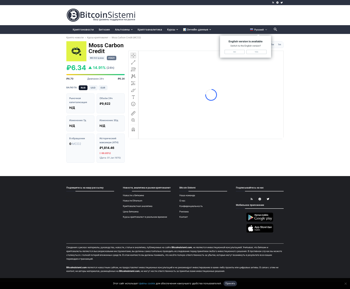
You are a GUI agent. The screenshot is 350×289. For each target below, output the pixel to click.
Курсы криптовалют (98, 37)
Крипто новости (75, 37)
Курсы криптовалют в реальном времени (145, 216)
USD (93, 87)
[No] (345, 283)
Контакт (183, 216)
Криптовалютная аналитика (137, 206)
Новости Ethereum (132, 200)
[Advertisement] (217, 15)
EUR (103, 87)
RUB (83, 87)
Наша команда (187, 195)
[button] (275, 29)
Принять (230, 283)
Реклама (184, 211)
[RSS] (273, 3)
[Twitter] (281, 3)
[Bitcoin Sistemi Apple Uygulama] (259, 232)
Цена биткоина (131, 211)
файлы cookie (147, 283)
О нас (182, 200)
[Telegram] (277, 3)
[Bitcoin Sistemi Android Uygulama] (259, 221)
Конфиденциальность (191, 206)
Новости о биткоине (133, 195)
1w (272, 44)
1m (279, 44)
